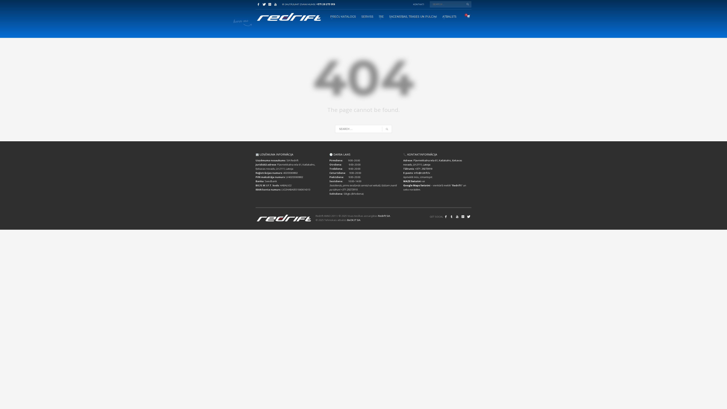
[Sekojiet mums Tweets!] (468, 216)
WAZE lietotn (411, 181)
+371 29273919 (423, 168)
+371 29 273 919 (325, 4)
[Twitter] (264, 4)
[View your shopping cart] (468, 16)
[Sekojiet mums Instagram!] (463, 216)
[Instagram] (270, 4)
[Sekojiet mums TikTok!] (451, 216)
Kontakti (418, 4)
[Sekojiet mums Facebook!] (446, 216)
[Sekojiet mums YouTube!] (457, 216)
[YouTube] (275, 4)
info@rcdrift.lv (422, 173)
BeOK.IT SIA (353, 220)
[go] (468, 4)
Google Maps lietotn (416, 185)
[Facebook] (258, 4)
